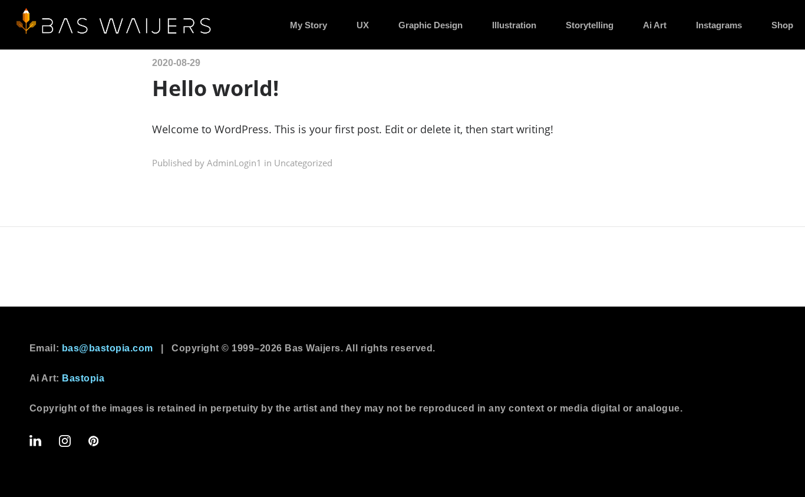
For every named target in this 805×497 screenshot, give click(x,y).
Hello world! (215, 88)
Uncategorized (303, 163)
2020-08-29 (176, 63)
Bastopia (83, 378)
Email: (91, 348)
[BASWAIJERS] (115, 23)
